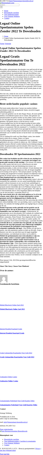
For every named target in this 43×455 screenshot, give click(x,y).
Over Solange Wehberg (12, 443)
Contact (6, 445)
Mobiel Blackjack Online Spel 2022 (12, 305)
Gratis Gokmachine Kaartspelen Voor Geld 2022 (16, 353)
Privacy (37, 448)
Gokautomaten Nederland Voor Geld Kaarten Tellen (17, 401)
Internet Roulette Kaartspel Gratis (11, 329)
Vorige (2, 44)
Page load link (4, 454)
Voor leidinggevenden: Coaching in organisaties (20, 441)
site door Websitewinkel (8, 450)
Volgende (8, 44)
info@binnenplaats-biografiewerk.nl (21, 1)
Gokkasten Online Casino (8, 377)
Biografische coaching (11, 439)
